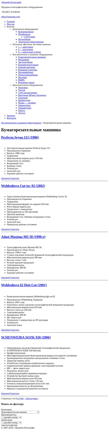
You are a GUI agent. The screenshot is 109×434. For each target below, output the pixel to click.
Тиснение (23, 98)
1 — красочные (25, 47)
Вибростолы (24, 100)
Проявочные (24, 34)
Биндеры (22, 77)
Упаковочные (24, 108)
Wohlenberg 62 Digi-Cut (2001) (24, 285)
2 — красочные (25, 49)
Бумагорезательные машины (32, 57)
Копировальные (26, 31)
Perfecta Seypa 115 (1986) (20, 137)
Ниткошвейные (25, 72)
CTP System (29, 37)
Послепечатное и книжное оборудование (21, 123)
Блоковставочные (26, 67)
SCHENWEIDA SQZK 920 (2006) (26, 337)
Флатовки (23, 87)
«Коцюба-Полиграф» (11, 2)
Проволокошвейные (28, 75)
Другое (21, 113)
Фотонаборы (24, 39)
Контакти (11, 118)
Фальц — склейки (27, 103)
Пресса (21, 110)
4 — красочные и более (29, 52)
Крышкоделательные (28, 65)
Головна (11, 21)
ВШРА (21, 80)
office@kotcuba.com (10, 17)
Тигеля (21, 90)
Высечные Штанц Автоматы (32, 95)
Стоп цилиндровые (27, 92)
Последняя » (32, 398)
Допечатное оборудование (31, 42)
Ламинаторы (24, 105)
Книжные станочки (27, 70)
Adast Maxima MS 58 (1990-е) (23, 237)
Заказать (11, 115)
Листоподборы (25, 62)
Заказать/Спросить (10, 178)
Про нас (11, 24)
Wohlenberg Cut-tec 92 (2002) (23, 186)
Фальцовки (23, 59)
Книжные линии (26, 82)
